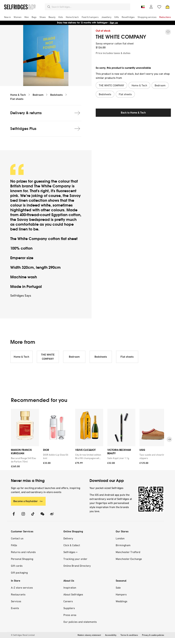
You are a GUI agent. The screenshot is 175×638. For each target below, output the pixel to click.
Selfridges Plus (23, 128)
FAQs (14, 545)
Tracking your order (75, 558)
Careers (68, 601)
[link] (24, 459)
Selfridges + (70, 552)
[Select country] (142, 6)
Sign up (114, 22)
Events (15, 608)
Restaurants (18, 594)
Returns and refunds (23, 552)
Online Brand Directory (77, 565)
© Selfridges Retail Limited (23, 635)
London (120, 538)
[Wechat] (42, 516)
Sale (118, 587)
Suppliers (69, 608)
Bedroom (38, 94)
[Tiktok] (33, 516)
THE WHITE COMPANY (121, 37)
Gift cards (17, 565)
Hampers (121, 594)
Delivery (68, 538)
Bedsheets (56, 94)
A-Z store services (22, 587)
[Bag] (167, 6)
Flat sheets (16, 99)
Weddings (121, 601)
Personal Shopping (22, 558)
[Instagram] (23, 516)
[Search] (49, 6)
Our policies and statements (80, 621)
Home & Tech (18, 94)
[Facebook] (13, 516)
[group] (87, 439)
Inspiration (69, 587)
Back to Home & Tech (133, 112)
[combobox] (90, 7)
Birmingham (123, 545)
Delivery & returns (26, 112)
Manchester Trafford (128, 552)
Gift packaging (19, 572)
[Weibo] (52, 516)
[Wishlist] (159, 6)
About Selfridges (73, 594)
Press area (69, 614)
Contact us (17, 538)
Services (16, 601)
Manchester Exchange (129, 558)
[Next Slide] (169, 439)
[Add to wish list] (168, 32)
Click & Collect (71, 545)
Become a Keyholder (25, 501)
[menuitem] (7, 17)
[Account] (151, 6)
